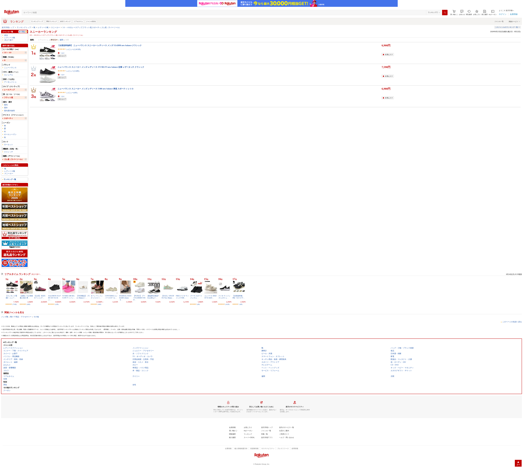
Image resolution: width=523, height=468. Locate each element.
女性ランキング (65, 21)
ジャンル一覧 (499, 21)
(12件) (57, 304)
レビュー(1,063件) (73, 49)
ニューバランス (10, 68)
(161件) (227, 304)
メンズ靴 (4, 317)
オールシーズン (10, 134)
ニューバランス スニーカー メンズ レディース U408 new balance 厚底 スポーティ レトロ (95, 89)
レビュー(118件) (72, 71)
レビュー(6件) (71, 93)
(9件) (241, 304)
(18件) (99, 304)
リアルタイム (78, 21)
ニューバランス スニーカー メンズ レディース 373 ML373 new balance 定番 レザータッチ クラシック (101, 67)
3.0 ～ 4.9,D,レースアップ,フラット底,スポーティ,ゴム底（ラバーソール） (92, 27)
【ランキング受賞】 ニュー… (11, 297)
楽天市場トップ (8, 27)
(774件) (15, 304)
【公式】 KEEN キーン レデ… (39, 297)
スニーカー (55, 27)
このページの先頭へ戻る (512, 322)
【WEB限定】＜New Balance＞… (83, 297)
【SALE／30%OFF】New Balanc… (168, 297)
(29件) (28, 304)
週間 (61, 40)
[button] (462, 12)
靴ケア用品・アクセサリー (20, 317)
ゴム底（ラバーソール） (14, 159)
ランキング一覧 (10, 179)
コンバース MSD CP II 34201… (210, 297)
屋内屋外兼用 (9, 111)
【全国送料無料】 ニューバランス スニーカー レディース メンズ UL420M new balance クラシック (100, 45)
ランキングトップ (37, 21)
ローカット (8, 145)
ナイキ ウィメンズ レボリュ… (224, 297)
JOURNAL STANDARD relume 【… (125, 298)
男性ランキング (51, 21)
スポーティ (8, 118)
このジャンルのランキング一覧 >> (507, 27)
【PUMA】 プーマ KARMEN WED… (139, 298)
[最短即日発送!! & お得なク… (153, 297)
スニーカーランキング (43, 31)
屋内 (6, 105)
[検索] (445, 12)
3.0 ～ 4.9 (7, 52)
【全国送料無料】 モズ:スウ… (239, 297)
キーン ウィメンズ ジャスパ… (97, 297)
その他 (36, 317)
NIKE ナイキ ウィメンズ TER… (182, 297)
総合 (6, 35)
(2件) (198, 304)
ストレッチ (8, 152)
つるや (62, 53)
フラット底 (8, 97)
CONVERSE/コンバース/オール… (111, 297)
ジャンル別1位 (91, 21)
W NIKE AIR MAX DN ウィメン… (68, 297)
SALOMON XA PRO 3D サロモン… (54, 298)
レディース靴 (43, 27)
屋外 (6, 108)
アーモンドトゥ (10, 82)
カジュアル (8, 75)
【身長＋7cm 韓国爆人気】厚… (26, 297)
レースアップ (9, 90)
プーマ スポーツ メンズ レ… (196, 297)
